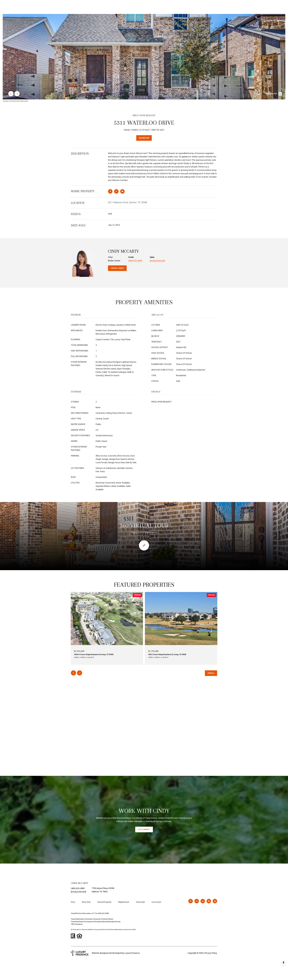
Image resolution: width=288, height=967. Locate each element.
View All (211, 673)
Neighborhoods (123, 902)
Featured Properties (104, 902)
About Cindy (86, 902)
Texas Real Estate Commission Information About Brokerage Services (95, 921)
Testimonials (140, 902)
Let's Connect (156, 902)
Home (73, 902)
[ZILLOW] (215, 901)
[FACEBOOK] (190, 901)
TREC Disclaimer (77, 924)
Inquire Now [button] (144, 138)
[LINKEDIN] (202, 901)
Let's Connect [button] (144, 829)
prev (11, 93)
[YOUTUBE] (209, 901)
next (17, 93)
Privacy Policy (211, 953)
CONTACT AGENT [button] (117, 268)
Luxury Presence (132, 953)
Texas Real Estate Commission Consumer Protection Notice (92, 919)
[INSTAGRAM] (196, 901)
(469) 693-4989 (135, 260)
